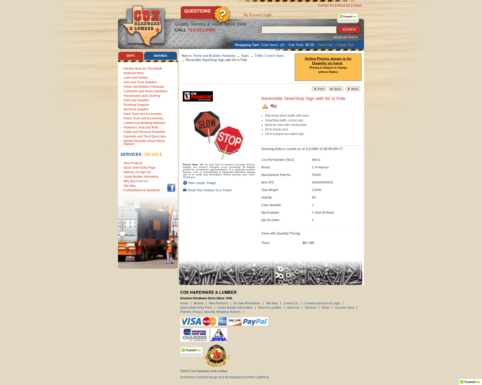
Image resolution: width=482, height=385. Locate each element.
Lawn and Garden (136, 77)
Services (130, 154)
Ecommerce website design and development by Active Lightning (224, 377)
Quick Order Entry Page (140, 167)
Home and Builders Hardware (144, 86)
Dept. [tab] (131, 56)
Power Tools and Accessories (143, 118)
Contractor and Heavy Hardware (146, 91)
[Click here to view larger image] (219, 133)
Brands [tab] (160, 56)
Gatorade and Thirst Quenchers (145, 136)
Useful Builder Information (141, 176)
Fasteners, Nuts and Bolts (141, 127)
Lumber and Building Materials (144, 123)
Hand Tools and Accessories (143, 114)
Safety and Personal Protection (145, 132)
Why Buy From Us (136, 181)
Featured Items (134, 73)
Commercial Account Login (322, 303)
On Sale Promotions (247, 303)
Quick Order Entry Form (196, 307)
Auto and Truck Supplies (140, 82)
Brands (199, 303)
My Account (252, 15)
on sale (153, 154)
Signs (245, 56)
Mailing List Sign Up (137, 172)
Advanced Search (345, 37)
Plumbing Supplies (136, 105)
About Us (343, 5)
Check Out (345, 45)
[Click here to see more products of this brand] (198, 96)
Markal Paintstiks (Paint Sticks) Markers (144, 142)
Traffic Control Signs (269, 56)
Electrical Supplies (136, 109)
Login (268, 15)
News (326, 307)
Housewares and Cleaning (142, 96)
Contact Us (326, 5)
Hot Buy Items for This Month (143, 68)
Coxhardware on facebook (142, 190)
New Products (133, 163)
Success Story (344, 307)
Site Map (130, 185)
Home (357, 5)
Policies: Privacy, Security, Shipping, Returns (210, 312)
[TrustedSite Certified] (348, 18)
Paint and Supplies (136, 100)
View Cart (325, 45)
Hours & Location (270, 307)
